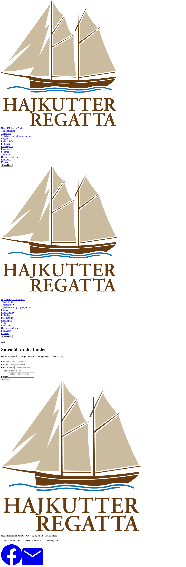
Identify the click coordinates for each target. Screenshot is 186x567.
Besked (4, 377)
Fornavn (5, 361)
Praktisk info (7, 141)
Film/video (6, 159)
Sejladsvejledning (9, 136)
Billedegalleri (7, 146)
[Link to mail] (32, 564)
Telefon (4, 370)
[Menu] (4, 295)
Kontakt (5, 162)
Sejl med (5, 152)
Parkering (5, 144)
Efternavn (5, 364)
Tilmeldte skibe (8, 131)
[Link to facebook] (11, 564)
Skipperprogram (24, 136)
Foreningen (6, 149)
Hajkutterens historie (10, 157)
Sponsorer (5, 154)
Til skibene (6, 133)
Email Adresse (7, 367)
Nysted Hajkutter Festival (13, 128)
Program (5, 138)
